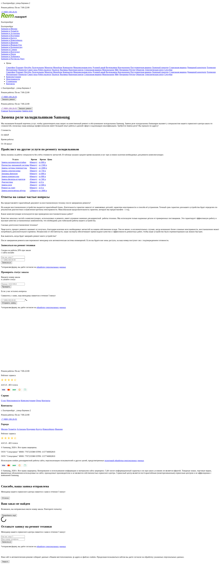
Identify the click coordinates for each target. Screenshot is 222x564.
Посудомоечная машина (140, 67)
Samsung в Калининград (11, 47)
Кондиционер (124, 67)
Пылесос (55, 70)
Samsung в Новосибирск (11, 40)
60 (33, 162)
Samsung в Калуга (9, 38)
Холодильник (38, 67)
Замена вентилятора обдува (13, 190)
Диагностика (7, 182)
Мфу (117, 70)
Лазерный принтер (160, 67)
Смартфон (10, 67)
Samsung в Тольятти (9, 31)
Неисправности (13, 79)
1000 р (43, 168)
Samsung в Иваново (9, 42)
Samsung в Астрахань (10, 33)
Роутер (132, 70)
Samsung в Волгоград (10, 52)
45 (33, 179)
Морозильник (108, 70)
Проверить (6, 287)
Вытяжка (64, 70)
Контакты (10, 84)
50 (33, 171)
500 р (42, 179)
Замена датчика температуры (14, 168)
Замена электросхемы (10, 171)
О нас (3, 400)
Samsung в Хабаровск (10, 56)
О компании (11, 81)
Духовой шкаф (98, 67)
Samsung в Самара (9, 49)
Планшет (20, 67)
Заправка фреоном (9, 174)
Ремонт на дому (8, 188)
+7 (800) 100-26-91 (9, 12)
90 (33, 165)
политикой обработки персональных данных (124, 460)
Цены (38, 400)
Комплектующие (13, 77)
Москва (4, 429)
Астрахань (21, 429)
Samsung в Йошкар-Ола (11, 45)
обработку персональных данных (51, 267)
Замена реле (27, 111)
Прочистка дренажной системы (15, 165)
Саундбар (168, 70)
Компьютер (68, 67)
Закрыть (5, 562)
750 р (42, 171)
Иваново (59, 429)
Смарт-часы (32, 70)
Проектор (22, 70)
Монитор (48, 67)
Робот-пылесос (44, 70)
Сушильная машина (178, 67)
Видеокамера (111, 67)
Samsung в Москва (9, 29)
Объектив (140, 70)
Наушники (124, 70)
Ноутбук (27, 67)
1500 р (43, 165)
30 (33, 182)
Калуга (39, 429)
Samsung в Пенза (8, 54)
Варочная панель (75, 70)
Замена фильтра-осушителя (13, 179)
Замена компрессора (10, 176)
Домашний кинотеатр (196, 67)
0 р (41, 182)
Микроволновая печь (82, 67)
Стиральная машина (93, 70)
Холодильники (15, 111)
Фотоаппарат (12, 70)
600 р (42, 185)
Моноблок (57, 67)
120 (34, 190)
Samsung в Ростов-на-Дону (13, 59)
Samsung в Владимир (10, 36)
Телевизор (211, 67)
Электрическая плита (154, 70)
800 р (42, 162)
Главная (4, 111)
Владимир (30, 429)
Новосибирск (48, 429)
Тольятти (12, 429)
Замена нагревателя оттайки (13, 162)
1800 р (43, 190)
